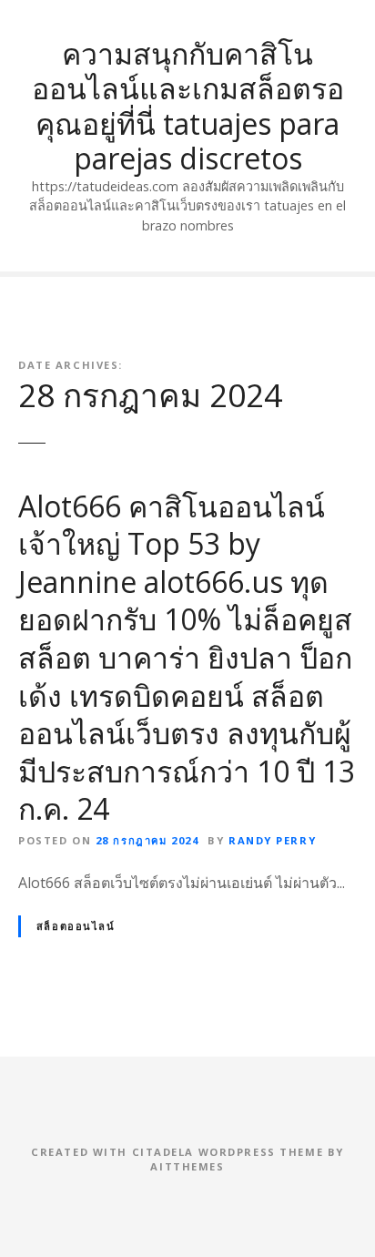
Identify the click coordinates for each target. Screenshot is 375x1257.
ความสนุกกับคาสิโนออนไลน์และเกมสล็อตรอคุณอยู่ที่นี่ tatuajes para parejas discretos (188, 106)
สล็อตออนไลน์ (76, 926)
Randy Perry (272, 840)
